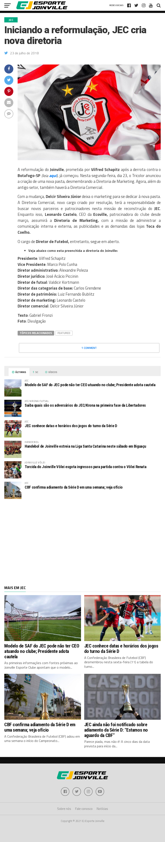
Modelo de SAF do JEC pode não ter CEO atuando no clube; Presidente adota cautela (90, 385)
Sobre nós (64, 808)
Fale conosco (84, 808)
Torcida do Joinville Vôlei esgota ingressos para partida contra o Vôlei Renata (85, 466)
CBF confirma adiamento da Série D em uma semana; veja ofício (74, 487)
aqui (53, 175)
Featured (64, 333)
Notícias (102, 808)
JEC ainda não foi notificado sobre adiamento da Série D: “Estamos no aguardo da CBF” (116, 730)
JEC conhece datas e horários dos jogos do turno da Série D (71, 425)
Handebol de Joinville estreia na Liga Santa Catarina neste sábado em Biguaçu (85, 446)
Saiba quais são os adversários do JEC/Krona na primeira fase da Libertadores (85, 405)
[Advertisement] (82, 537)
